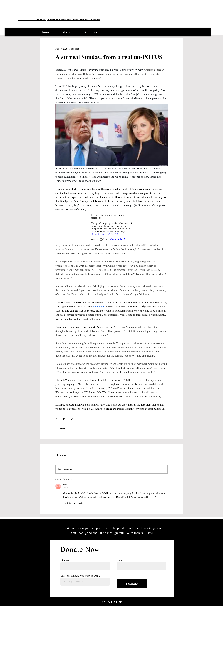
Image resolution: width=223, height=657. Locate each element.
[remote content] (111, 227)
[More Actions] (166, 486)
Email (120, 559)
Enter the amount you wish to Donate (81, 575)
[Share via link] (71, 418)
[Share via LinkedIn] (64, 418)
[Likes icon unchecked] (65, 503)
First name (66, 559)
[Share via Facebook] (56, 418)
